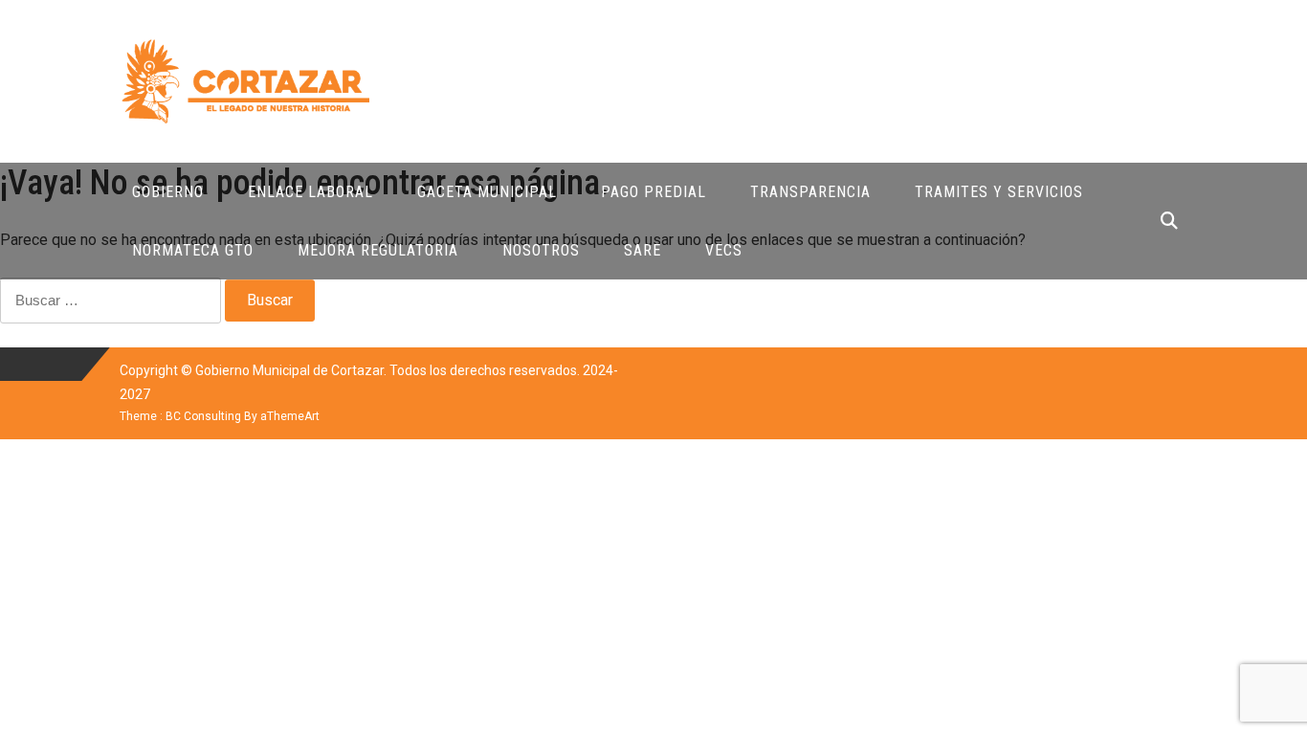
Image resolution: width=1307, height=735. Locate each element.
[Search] (1169, 221)
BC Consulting (203, 416)
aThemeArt (290, 416)
